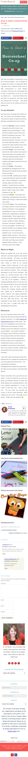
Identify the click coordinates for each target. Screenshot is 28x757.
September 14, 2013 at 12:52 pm (9, 546)
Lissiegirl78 (5, 544)
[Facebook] (23, 408)
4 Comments (6, 25)
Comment (3, 583)
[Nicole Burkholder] (4, 413)
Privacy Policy (12, 731)
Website (3, 611)
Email (2, 605)
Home (2, 17)
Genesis (20, 748)
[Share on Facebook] (15, 754)
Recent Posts (8, 403)
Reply (4, 553)
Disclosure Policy (17, 31)
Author (3, 403)
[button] (23, 2)
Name (2, 599)
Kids (6, 17)
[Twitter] (25, 408)
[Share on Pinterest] (12, 754)
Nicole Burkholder (10, 559)
